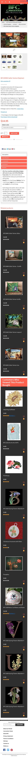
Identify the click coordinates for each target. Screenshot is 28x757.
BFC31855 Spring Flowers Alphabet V (13, 640)
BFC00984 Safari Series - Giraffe (12, 266)
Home (3, 22)
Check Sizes (20, 109)
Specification (5, 158)
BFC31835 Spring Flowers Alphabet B (13, 509)
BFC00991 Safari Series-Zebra (11, 233)
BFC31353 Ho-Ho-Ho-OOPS (10, 443)
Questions (5, 164)
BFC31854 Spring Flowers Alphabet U (13, 673)
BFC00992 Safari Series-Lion (11, 365)
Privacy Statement (8, 736)
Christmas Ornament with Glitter (12, 541)
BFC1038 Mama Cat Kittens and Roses (14, 607)
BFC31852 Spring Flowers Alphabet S (13, 706)
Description (5, 154)
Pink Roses (6, 476)
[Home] (14, 9)
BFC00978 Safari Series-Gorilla (12, 299)
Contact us (6, 743)
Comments (5, 161)
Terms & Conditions (8, 738)
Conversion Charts (8, 731)
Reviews (4, 167)
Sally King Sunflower (9, 409)
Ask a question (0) (5, 81)
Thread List (4, 112)
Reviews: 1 (12, 416)
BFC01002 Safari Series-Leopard (12, 332)
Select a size (5, 125)
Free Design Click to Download (9, 117)
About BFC (6, 733)
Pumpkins (6, 574)
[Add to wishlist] (24, 240)
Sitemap (5, 741)
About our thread (7, 729)
